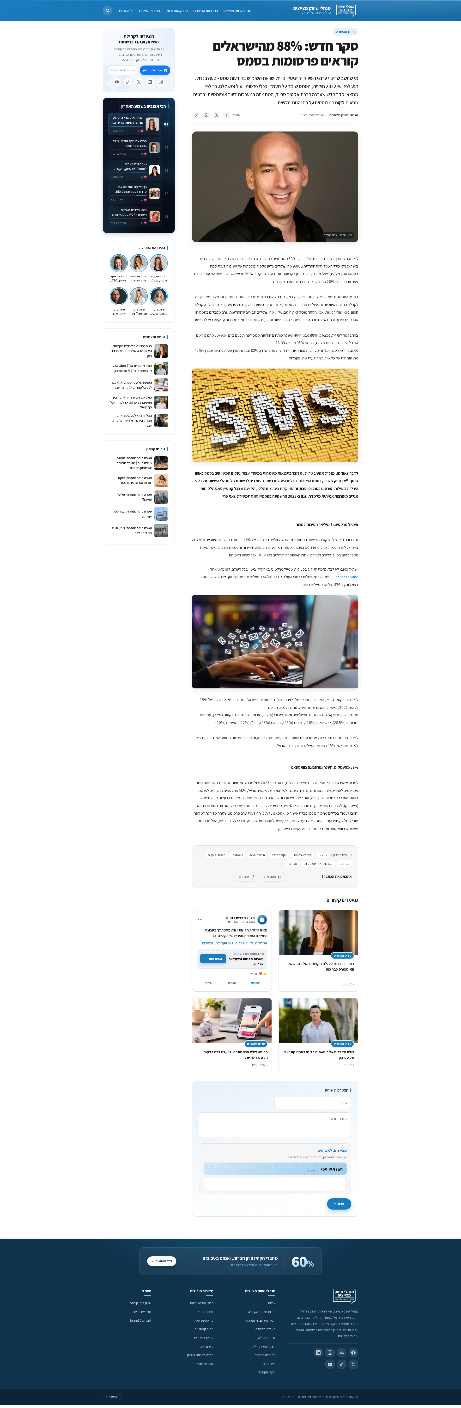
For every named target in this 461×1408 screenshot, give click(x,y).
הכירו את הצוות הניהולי (260, 1320)
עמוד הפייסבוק (152, 70)
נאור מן (293, 864)
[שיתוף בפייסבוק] (226, 115)
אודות (271, 1303)
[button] (107, 10)
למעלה (111, 1397)
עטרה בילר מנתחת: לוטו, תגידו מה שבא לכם (131, 530)
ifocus (323, 855)
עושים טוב (206, 1346)
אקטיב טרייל (279, 855)
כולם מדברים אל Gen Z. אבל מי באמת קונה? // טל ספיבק (132, 368)
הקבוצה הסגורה (120, 70)
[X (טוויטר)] (353, 1364)
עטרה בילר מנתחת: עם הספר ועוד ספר (132, 514)
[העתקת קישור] (196, 115)
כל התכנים (126, 10)
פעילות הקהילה (265, 1329)
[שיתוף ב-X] (216, 115)
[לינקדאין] (150, 82)
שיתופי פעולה (266, 1337)
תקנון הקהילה (266, 1372)
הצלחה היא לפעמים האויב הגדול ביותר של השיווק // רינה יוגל (131, 420)
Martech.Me (205, 1363)
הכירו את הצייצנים (206, 10)
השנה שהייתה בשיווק (200, 1355)
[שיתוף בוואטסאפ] (206, 115)
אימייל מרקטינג (303, 855)
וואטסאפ (238, 855)
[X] (138, 82)
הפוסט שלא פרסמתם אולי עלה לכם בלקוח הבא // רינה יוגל (131, 385)
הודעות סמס (257, 855)
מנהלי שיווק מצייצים (312, 8)
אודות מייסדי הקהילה (261, 1311)
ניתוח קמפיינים (149, 10)
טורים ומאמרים (345, 32)
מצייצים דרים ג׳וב (140, 1311)
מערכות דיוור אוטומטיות (318, 864)
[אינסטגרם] (160, 82)
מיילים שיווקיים (216, 855)
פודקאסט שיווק (177, 10)
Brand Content (140, 1320)
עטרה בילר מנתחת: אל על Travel (134, 497)
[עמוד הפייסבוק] (353, 1352)
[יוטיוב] (117, 82)
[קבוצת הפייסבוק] (341, 1352)
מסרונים (344, 864)
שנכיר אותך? (205, 1311)
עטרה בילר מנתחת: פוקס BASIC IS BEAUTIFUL (135, 480)
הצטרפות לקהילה (263, 1346)
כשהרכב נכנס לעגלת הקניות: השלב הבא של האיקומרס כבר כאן (131, 351)
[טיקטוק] (127, 82)
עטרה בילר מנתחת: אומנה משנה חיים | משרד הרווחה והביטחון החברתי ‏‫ (134, 463)
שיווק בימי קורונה (140, 1303)
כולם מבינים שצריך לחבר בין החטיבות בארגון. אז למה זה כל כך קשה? (131, 402)
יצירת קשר (268, 1363)
